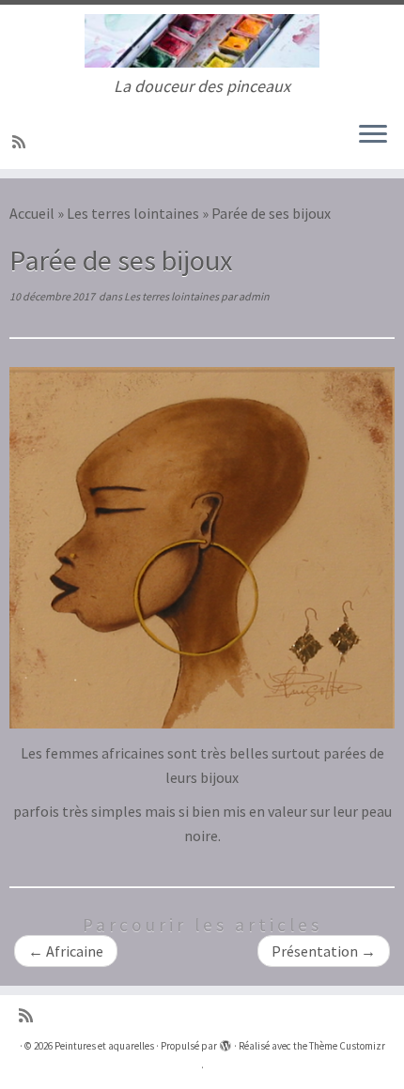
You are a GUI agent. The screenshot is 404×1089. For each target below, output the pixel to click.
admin (254, 296)
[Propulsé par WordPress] (225, 1042)
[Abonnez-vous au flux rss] (21, 141)
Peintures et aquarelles (104, 1045)
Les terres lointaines (133, 213)
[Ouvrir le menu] (373, 135)
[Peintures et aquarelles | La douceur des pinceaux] (202, 41)
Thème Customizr (347, 1045)
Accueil (31, 213)
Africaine (65, 951)
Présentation (324, 951)
